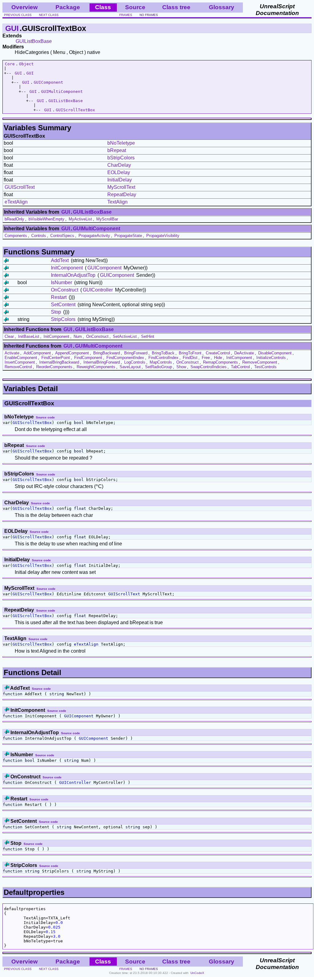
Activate (12, 353)
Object (26, 64)
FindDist (190, 357)
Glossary (221, 7)
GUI (12, 28)
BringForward (135, 353)
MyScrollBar (107, 219)
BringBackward (106, 353)
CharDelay (119, 165)
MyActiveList (80, 219)
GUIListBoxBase (34, 41)
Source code (45, 417)
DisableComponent (275, 353)
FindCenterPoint (55, 357)
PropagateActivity (94, 235)
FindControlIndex (163, 357)
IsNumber (61, 282)
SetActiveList (125, 336)
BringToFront (190, 353)
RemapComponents (220, 362)
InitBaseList (28, 336)
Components (16, 235)
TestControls (265, 366)
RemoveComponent (259, 362)
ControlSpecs (62, 235)
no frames (149, 15)
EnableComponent (21, 357)
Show (181, 366)
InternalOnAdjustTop (73, 275)
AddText (60, 260)
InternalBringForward (101, 362)
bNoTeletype (121, 143)
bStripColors (121, 157)
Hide (218, 357)
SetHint (147, 336)
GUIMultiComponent (62, 91)
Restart (59, 297)
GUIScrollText (20, 187)
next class (49, 15)
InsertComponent (20, 362)
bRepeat (116, 150)
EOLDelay (118, 172)
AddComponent (37, 353)
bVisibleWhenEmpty (46, 219)
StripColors (63, 319)
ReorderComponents (54, 366)
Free (206, 357)
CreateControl (218, 353)
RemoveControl (18, 366)
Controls (38, 235)
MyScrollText (121, 187)
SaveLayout (130, 366)
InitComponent (67, 267)
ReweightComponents (96, 366)
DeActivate (244, 353)
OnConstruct (64, 289)
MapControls (161, 362)
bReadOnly (14, 219)
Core (10, 64)
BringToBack (163, 353)
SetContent (63, 304)
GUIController (98, 289)
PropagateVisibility (162, 235)
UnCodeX (197, 973)
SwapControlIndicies (208, 366)
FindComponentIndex (125, 357)
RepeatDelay (121, 194)
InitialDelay (119, 179)
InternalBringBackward (59, 362)
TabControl (240, 366)
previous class (18, 15)
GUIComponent (48, 82)
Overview (24, 7)
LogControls (134, 362)
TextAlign (117, 201)
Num (78, 336)
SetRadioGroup (158, 366)
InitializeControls (271, 357)
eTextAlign (16, 201)
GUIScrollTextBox (75, 110)
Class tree (176, 7)
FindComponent (88, 357)
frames (125, 15)
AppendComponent (72, 353)
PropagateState (128, 235)
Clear (9, 336)
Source (135, 7)
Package (68, 7)
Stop (56, 312)
